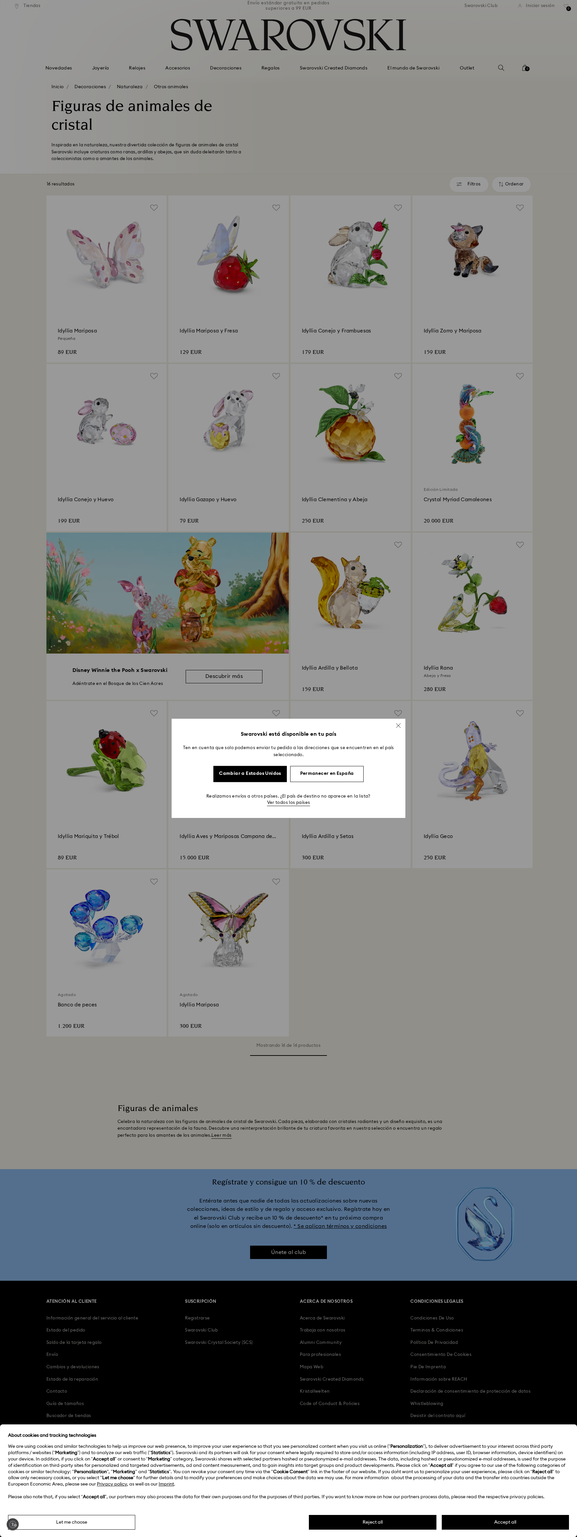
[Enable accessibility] (13, 1524)
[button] (398, 725)
